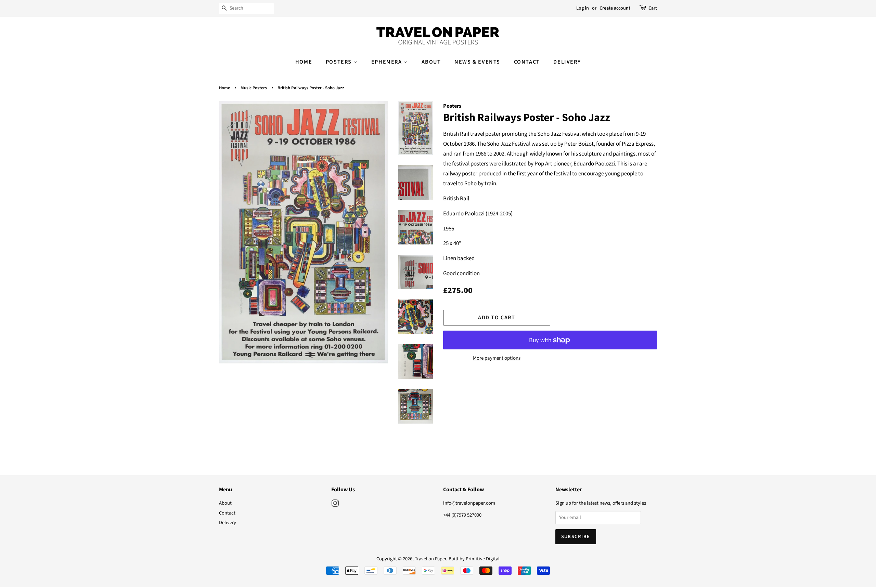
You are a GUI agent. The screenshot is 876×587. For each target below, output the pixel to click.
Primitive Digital (483, 558)
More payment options (496, 358)
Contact (527, 62)
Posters (339, 62)
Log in (582, 8)
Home (303, 62)
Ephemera (387, 62)
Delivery (567, 62)
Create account (615, 8)
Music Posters (254, 88)
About (431, 62)
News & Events (477, 62)
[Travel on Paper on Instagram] (335, 504)
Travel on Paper (430, 558)
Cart (652, 8)
